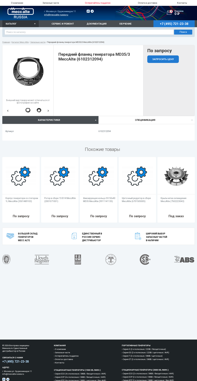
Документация (97, 23)
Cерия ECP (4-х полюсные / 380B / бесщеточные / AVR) (80, 377)
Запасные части (51, 3)
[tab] (50, 120)
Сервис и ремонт (63, 23)
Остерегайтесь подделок (67, 356)
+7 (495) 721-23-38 (15, 361)
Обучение (125, 23)
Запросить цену (163, 59)
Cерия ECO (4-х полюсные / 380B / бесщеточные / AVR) (80, 374)
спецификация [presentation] (145, 120)
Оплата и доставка (147, 3)
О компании (17, 3)
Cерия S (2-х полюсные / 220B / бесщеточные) (144, 349)
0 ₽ (177, 13)
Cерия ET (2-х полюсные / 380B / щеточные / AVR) (146, 359)
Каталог (11, 23)
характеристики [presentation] (49, 120)
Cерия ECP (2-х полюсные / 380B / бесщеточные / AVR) (148, 377)
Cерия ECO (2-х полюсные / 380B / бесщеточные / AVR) (148, 373)
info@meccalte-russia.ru (56, 15)
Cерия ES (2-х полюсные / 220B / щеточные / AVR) (146, 352)
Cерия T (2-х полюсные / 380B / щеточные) (143, 356)
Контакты (182, 3)
